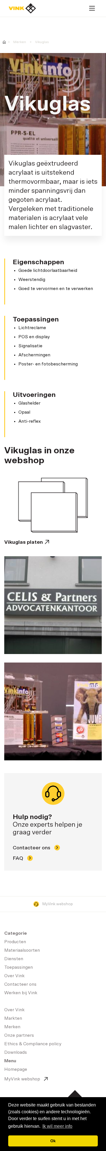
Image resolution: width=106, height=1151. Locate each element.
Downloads (15, 1052)
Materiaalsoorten (22, 950)
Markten (13, 1018)
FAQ (18, 858)
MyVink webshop (57, 904)
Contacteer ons (32, 847)
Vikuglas (42, 42)
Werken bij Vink (20, 993)
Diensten (13, 959)
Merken (19, 42)
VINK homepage (4, 42)
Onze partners (19, 1035)
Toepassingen (18, 967)
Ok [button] (53, 1141)
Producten (15, 942)
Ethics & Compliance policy (32, 1044)
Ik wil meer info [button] (57, 1126)
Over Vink (14, 976)
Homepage (22, 8)
